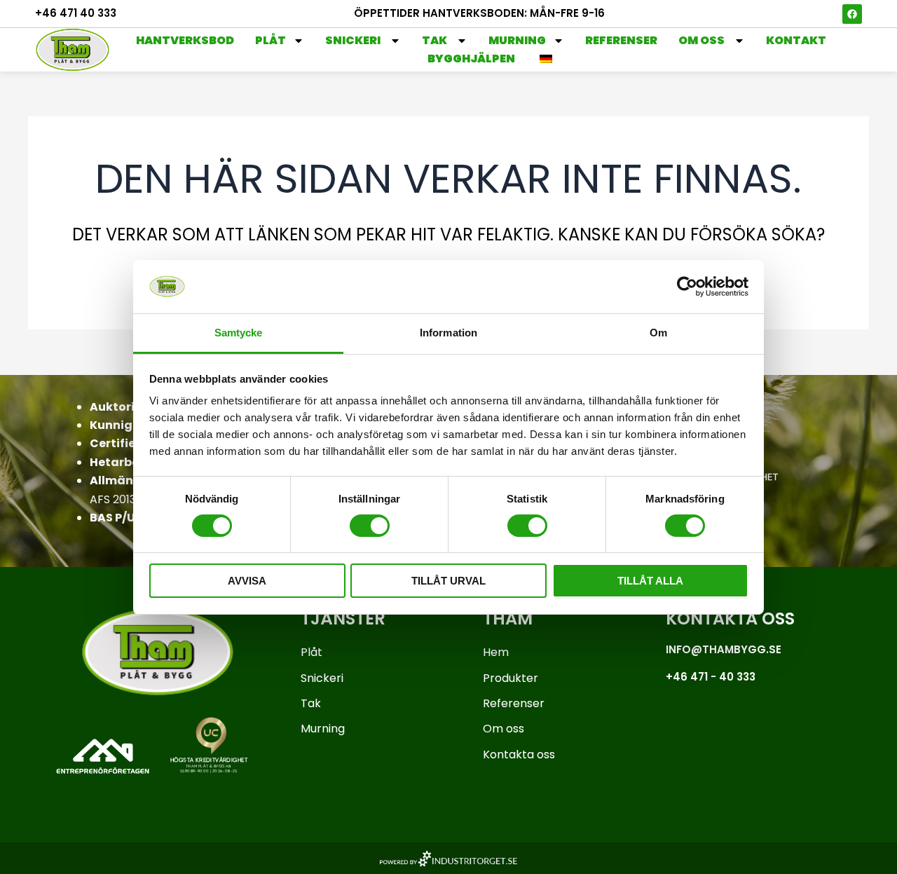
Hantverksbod (185, 40)
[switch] (370, 525)
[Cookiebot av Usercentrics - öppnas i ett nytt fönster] (687, 286)
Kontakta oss (730, 618)
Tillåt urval (448, 581)
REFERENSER (621, 40)
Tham (508, 618)
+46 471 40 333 (75, 13)
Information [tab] (448, 333)
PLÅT (270, 40)
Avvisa (247, 581)
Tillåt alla (650, 581)
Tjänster (343, 618)
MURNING (517, 40)
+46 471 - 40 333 (710, 676)
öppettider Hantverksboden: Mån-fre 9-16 (479, 13)
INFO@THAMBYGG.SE (723, 649)
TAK (435, 40)
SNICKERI (354, 40)
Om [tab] (658, 333)
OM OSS (702, 40)
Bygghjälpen (471, 58)
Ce (98, 443)
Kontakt (796, 40)
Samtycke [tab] (238, 333)
